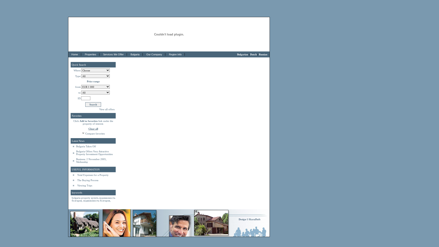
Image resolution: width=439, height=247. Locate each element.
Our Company (154, 54)
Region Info (175, 54)
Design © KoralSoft (249, 219)
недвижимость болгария (96, 200)
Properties (90, 54)
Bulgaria (135, 54)
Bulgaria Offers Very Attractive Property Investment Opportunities (94, 153)
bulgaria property (81, 197)
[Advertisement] (219, 7)
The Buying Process (87, 180)
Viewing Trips (84, 185)
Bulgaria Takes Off (86, 146)
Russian (263, 54)
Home (74, 54)
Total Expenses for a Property (93, 175)
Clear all (93, 128)
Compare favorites (95, 133)
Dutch (253, 54)
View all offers (107, 109)
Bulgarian (242, 54)
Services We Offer (113, 54)
